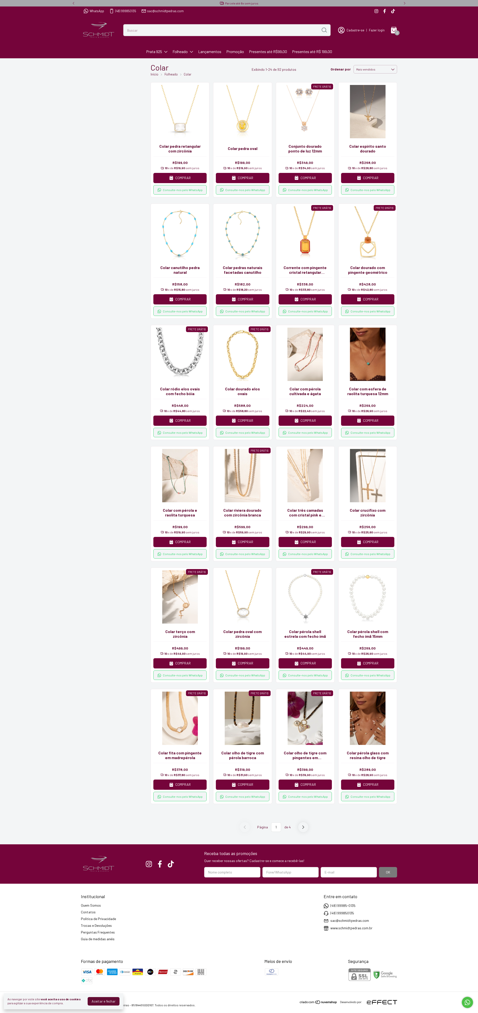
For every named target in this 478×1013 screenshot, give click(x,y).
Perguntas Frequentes (98, 932)
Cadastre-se (355, 30)
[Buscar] (324, 30)
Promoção (235, 51)
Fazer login (377, 30)
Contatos (88, 912)
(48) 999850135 (125, 11)
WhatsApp (97, 11)
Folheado (180, 51)
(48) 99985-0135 (343, 905)
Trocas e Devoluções (96, 925)
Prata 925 (154, 51)
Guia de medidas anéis (98, 939)
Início (154, 74)
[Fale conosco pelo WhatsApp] (467, 1002)
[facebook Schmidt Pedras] (384, 11)
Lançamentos (209, 51)
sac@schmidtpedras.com (165, 11)
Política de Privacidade (98, 919)
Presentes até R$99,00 (268, 51)
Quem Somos (91, 905)
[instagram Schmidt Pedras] (376, 11)
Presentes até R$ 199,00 (312, 51)
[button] (180, 190)
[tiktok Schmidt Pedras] (393, 11)
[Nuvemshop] (318, 1003)
